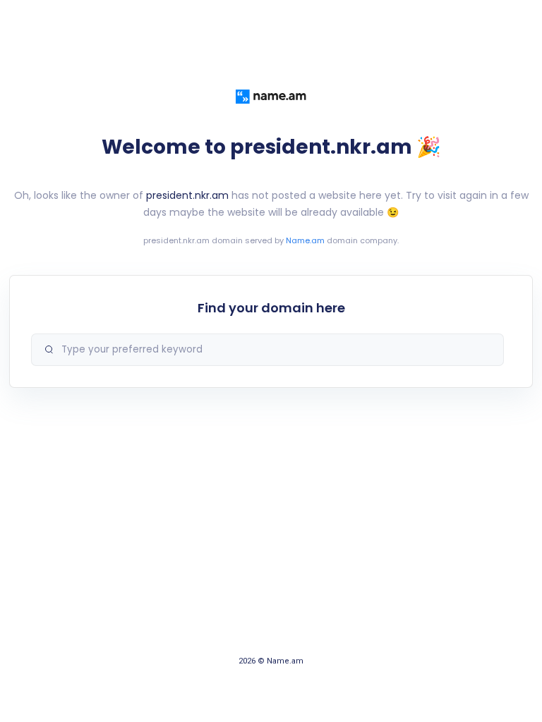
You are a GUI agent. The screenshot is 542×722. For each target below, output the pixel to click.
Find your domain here (271, 308)
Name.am (305, 240)
